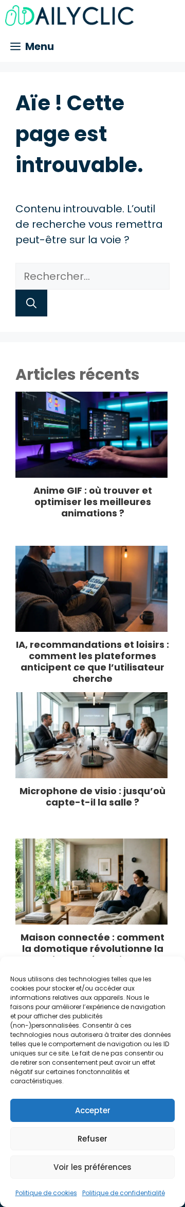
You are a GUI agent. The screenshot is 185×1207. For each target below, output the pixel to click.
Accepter (92, 1110)
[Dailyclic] (69, 15)
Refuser (92, 1138)
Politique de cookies (46, 1192)
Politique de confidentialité (123, 1192)
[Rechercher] (31, 303)
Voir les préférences (92, 1167)
